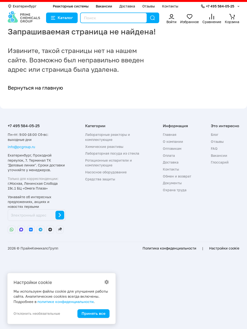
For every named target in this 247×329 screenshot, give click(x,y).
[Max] (21, 229)
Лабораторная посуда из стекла (112, 153)
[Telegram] (40, 229)
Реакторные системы (71, 6)
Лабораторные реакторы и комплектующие (107, 136)
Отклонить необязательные (37, 313)
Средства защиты (100, 179)
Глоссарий (220, 162)
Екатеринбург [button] (24, 6)
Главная (169, 134)
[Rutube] (60, 229)
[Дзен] (50, 229)
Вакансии (104, 6)
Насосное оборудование (106, 172)
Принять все (93, 313)
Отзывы (148, 6)
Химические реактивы (104, 147)
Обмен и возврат (177, 176)
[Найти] (152, 18)
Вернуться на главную (35, 88)
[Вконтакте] (31, 229)
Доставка (127, 6)
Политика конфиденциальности (169, 248)
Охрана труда (174, 190)
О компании (173, 141)
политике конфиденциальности (65, 301)
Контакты (170, 6)
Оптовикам (172, 148)
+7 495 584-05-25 (220, 6)
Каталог (65, 17)
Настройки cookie (224, 248)
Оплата (169, 155)
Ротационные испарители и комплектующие (108, 162)
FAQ (214, 148)
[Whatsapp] (11, 229)
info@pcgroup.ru (21, 147)
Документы (172, 183)
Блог (214, 134)
